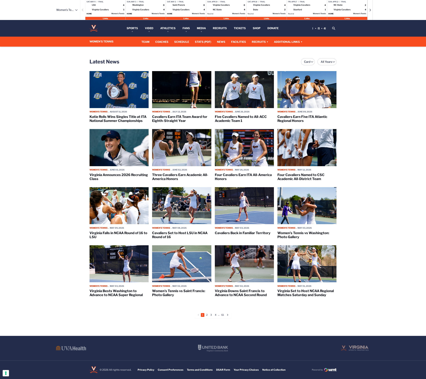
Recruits (220, 28)
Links (105, 18)
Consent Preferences (170, 369)
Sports (132, 28)
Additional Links (287, 41)
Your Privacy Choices (246, 369)
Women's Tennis (98, 111)
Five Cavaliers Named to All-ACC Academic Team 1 (241, 119)
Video (149, 28)
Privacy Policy (146, 369)
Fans (186, 28)
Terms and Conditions (200, 369)
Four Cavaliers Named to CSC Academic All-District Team (300, 177)
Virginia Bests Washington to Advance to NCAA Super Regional (116, 293)
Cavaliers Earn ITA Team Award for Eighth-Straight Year (179, 119)
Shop (256, 28)
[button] (370, 10)
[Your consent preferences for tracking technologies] (6, 373)
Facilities (238, 41)
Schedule (181, 41)
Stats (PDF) (203, 41)
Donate (273, 28)
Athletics (168, 28)
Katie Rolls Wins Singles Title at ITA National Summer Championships (118, 119)
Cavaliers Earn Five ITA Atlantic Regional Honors (302, 119)
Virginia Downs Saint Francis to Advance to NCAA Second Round (241, 293)
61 (222, 314)
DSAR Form (223, 369)
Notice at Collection (274, 369)
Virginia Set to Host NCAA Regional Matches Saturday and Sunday (305, 293)
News (221, 41)
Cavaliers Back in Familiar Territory (242, 233)
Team (145, 41)
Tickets (240, 28)
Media (201, 28)
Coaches (161, 41)
